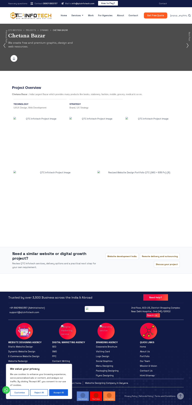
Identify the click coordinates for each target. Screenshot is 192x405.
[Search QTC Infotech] (189, 15)
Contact (163, 3)
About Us (145, 351)
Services (76, 15)
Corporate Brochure (106, 346)
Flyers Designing (105, 375)
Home (64, 15)
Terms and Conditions (165, 396)
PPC (54, 356)
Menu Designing (104, 365)
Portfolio (145, 356)
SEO (54, 346)
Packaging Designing (107, 370)
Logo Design (102, 356)
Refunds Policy (146, 396)
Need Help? (155, 297)
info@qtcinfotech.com (83, 3)
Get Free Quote (155, 15)
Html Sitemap (147, 375)
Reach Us (152, 315)
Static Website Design (20, 346)
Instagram (109, 399)
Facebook (82, 399)
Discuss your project (167, 264)
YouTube (96, 399)
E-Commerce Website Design (23, 356)
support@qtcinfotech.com (24, 312)
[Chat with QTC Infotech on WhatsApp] (6, 390)
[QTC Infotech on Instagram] (183, 3)
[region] (39, 381)
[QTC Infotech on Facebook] (172, 3)
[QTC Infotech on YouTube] (178, 3)
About (120, 15)
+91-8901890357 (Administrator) (27, 307)
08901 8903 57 (50, 3)
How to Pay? (108, 3)
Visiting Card (103, 351)
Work (91, 15)
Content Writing (61, 361)
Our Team (145, 361)
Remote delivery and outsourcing (160, 256)
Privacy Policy (130, 396)
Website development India (122, 256)
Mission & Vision (148, 365)
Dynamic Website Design (21, 351)
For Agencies (105, 15)
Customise (19, 392)
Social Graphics (104, 361)
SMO (54, 351)
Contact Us (146, 370)
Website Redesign (18, 361)
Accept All (59, 392)
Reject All (39, 392)
